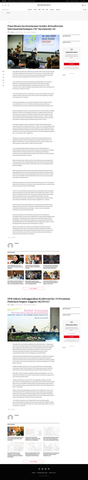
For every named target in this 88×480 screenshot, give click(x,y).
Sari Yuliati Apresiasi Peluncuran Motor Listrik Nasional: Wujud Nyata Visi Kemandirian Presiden (15, 282)
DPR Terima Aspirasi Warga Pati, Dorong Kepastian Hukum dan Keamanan (15, 439)
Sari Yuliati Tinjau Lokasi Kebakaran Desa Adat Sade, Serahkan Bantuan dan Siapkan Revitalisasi (15, 454)
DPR (43, 9)
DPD (47, 9)
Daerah (35, 9)
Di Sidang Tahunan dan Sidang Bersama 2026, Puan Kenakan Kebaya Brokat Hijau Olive (50, 267)
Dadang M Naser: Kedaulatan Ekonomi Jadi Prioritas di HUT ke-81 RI (32, 267)
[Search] (84, 9)
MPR (40, 9)
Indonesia (13, 237)
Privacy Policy (82, 1)
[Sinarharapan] (44, 5)
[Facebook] (3, 74)
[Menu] (85, 9)
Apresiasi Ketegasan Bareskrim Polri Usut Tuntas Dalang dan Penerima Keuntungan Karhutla (51, 439)
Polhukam (58, 9)
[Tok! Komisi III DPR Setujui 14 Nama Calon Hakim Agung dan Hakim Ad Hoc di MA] (51, 275)
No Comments (27, 32)
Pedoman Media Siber (74, 1)
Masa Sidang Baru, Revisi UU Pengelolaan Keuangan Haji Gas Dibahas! (21, 1)
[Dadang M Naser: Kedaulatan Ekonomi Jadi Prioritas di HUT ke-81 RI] (33, 259)
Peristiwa (52, 9)
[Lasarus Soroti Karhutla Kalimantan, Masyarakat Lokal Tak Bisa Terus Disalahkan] (33, 431)
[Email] (3, 85)
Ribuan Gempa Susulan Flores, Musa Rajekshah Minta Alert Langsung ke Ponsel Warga (32, 454)
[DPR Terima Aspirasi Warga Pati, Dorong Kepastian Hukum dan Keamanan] (15, 431)
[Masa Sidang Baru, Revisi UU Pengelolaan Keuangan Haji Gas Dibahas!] (15, 259)
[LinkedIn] (3, 80)
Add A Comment (33, 288)
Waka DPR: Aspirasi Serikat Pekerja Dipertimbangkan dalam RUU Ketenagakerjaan (33, 282)
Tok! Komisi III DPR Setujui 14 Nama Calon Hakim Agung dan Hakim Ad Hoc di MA (50, 282)
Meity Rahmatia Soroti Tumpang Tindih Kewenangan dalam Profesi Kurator (51, 454)
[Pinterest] (3, 83)
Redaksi (67, 1)
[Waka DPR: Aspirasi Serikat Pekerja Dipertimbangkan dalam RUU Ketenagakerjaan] (33, 275)
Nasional (30, 9)
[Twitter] (3, 77)
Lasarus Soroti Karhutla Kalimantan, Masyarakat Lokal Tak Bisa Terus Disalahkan (32, 439)
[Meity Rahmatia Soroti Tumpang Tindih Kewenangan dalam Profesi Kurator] (51, 446)
